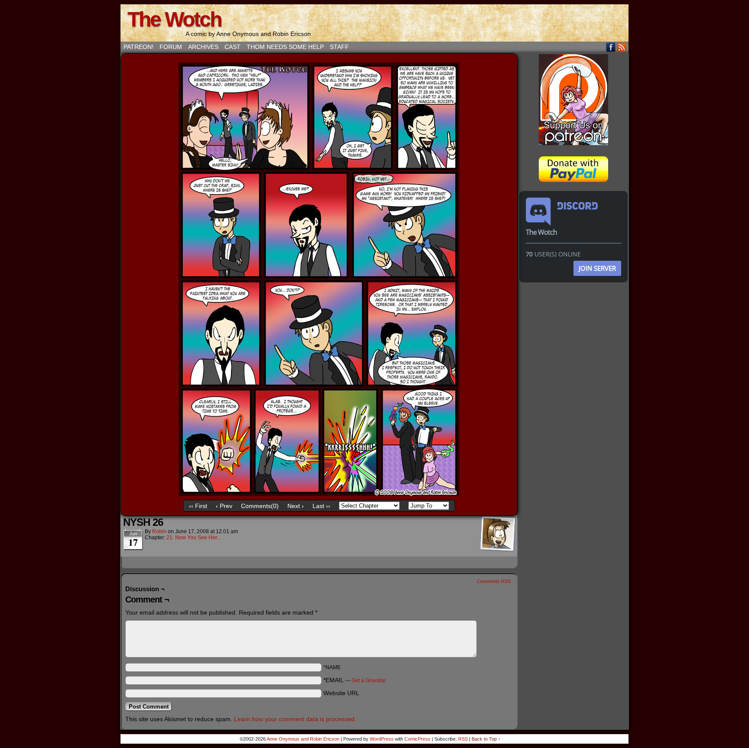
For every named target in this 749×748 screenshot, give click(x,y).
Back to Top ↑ (486, 739)
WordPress (382, 739)
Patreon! (138, 46)
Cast (233, 46)
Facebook (611, 47)
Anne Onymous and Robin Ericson (303, 739)
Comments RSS (494, 581)
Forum (171, 46)
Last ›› (321, 505)
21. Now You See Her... (193, 537)
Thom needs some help (285, 46)
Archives (203, 46)
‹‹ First (198, 505)
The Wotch (174, 19)
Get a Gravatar (369, 680)
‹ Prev (224, 505)
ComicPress (417, 739)
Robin (159, 531)
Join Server (597, 268)
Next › (295, 505)
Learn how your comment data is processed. (295, 719)
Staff (339, 46)
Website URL (341, 693)
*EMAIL (354, 680)
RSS (621, 47)
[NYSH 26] (319, 493)
